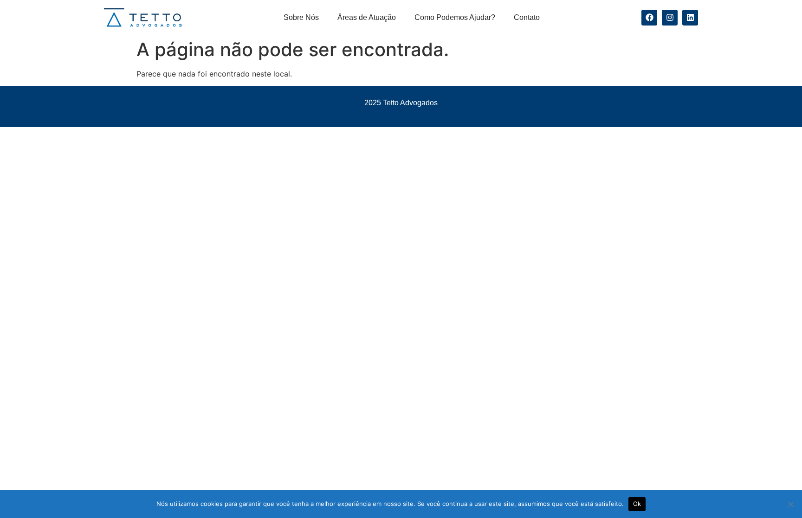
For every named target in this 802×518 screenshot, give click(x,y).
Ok (637, 503)
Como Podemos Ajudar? (454, 17)
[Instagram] (670, 18)
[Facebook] (649, 18)
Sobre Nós (301, 17)
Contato (527, 17)
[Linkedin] (690, 18)
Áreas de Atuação (366, 17)
